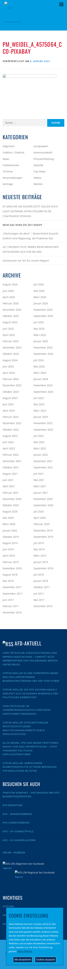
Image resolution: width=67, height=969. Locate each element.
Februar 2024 (11, 379)
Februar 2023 (11, 417)
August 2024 (10, 360)
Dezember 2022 (12, 423)
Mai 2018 (8, 581)
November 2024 (43, 347)
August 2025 (10, 322)
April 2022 (9, 448)
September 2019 (43, 536)
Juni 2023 (8, 404)
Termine (8, 171)
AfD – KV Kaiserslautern (19, 840)
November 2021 (43, 461)
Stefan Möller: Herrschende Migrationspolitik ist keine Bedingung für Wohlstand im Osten (30, 766)
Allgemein (9, 146)
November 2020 (43, 499)
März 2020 (9, 524)
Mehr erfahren (25, 951)
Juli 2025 (39, 322)
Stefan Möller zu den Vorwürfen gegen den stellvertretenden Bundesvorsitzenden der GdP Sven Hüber (31, 676)
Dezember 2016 (43, 606)
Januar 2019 (41, 562)
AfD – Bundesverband (17, 814)
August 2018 (10, 574)
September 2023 (43, 391)
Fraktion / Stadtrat (13, 152)
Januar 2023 (41, 417)
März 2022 (40, 448)
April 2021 (9, 486)
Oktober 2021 (11, 467)
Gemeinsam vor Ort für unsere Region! (26, 260)
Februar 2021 (11, 492)
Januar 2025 (41, 341)
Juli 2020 (39, 511)
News (6, 159)
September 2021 (43, 467)
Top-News (40, 171)
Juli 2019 (39, 543)
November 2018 (12, 568)
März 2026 (40, 297)
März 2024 (40, 372)
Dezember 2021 (12, 461)
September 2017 (12, 593)
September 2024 (43, 353)
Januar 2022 (41, 454)
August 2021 (10, 473)
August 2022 (10, 436)
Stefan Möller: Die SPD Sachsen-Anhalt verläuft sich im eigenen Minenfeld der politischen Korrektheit (30, 693)
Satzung (8, 906)
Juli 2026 (39, 284)
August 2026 (10, 284)
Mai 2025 (39, 328)
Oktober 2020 (11, 505)
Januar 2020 (10, 530)
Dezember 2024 (12, 347)
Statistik (38, 165)
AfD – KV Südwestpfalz (18, 831)
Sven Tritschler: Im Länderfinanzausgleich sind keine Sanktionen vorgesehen (27, 709)
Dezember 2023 (12, 385)
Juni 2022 (8, 442)
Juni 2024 (8, 366)
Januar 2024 (41, 379)
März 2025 (40, 335)
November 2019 (43, 530)
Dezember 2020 (12, 499)
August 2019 (10, 543)
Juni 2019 (8, 549)
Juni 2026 (8, 291)
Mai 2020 (8, 517)
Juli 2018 (39, 574)
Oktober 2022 (11, 429)
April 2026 (9, 297)
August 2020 (10, 511)
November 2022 (43, 423)
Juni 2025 (8, 328)
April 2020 (40, 517)
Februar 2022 (11, 454)
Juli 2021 (39, 473)
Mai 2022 (39, 442)
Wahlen (38, 184)
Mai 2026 (39, 291)
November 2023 (43, 385)
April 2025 (9, 335)
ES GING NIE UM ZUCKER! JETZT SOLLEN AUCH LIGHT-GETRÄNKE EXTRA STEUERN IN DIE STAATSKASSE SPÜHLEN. (30, 211)
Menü (61, 4)
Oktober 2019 (11, 536)
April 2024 (9, 372)
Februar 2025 (11, 341)
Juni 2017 (8, 600)
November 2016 (12, 612)
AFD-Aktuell (28, 643)
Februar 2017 (11, 606)
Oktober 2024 (11, 353)
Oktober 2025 (11, 316)
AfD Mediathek (13, 805)
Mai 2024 (39, 366)
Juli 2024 (39, 360)
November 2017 (12, 587)
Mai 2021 (39, 480)
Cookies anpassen (45, 959)
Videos (37, 177)
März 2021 (40, 486)
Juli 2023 (39, 398)
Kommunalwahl (43, 152)
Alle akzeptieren (22, 959)
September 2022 (43, 429)
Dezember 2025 (12, 309)
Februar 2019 (11, 562)
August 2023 (10, 398)
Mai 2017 (39, 600)
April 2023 (9, 410)
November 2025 (43, 309)
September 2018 (43, 568)
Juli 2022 (39, 436)
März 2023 (40, 410)
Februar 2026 (11, 303)
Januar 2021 (41, 492)
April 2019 (9, 555)
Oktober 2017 (42, 587)
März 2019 (40, 555)
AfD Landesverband (16, 822)
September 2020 (43, 505)
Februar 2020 (41, 524)
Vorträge (8, 184)
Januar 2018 (41, 581)
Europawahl (41, 146)
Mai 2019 (39, 549)
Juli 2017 (39, 593)
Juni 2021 (8, 480)
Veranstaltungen (13, 177)
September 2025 (43, 316)
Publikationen (11, 165)
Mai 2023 (39, 404)
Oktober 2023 (11, 391)
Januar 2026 (41, 303)
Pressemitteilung (44, 159)
